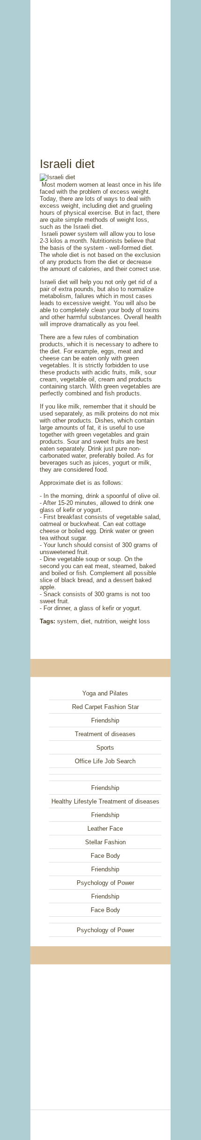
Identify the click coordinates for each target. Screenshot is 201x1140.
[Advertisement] (100, 67)
